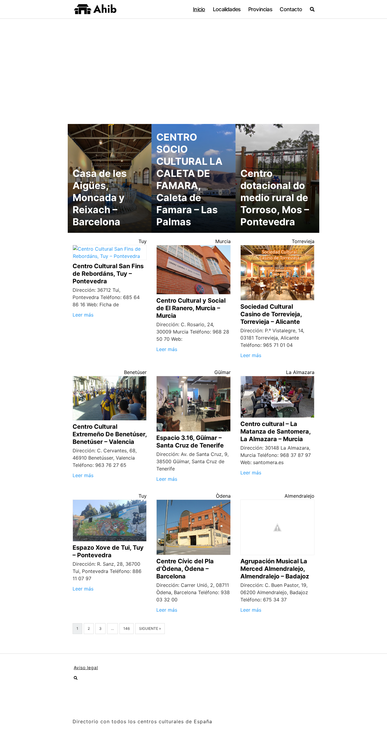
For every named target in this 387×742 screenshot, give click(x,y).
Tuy (142, 241)
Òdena (223, 496)
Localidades (226, 9)
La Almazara (300, 372)
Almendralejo (299, 496)
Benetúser (135, 372)
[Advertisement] (193, 64)
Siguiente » (150, 628)
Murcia (223, 241)
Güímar (222, 372)
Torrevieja (303, 241)
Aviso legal (86, 667)
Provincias (260, 9)
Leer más (83, 315)
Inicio (199, 9)
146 (126, 628)
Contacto (291, 9)
